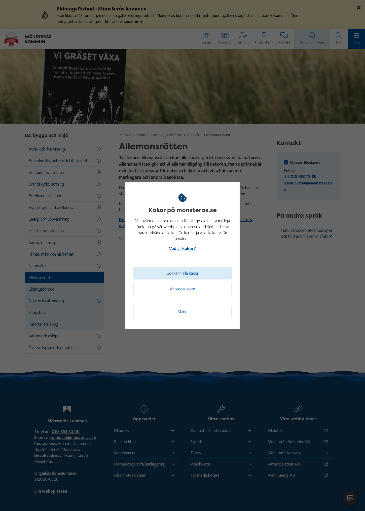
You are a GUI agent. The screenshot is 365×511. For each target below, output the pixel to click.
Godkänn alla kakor (182, 273)
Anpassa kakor (182, 288)
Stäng (182, 311)
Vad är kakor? (182, 248)
